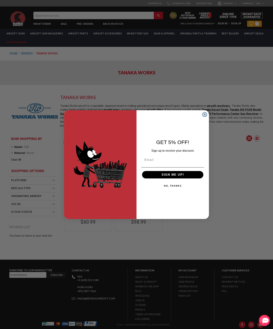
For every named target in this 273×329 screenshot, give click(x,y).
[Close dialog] (204, 114)
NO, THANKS (173, 186)
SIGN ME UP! (173, 174)
